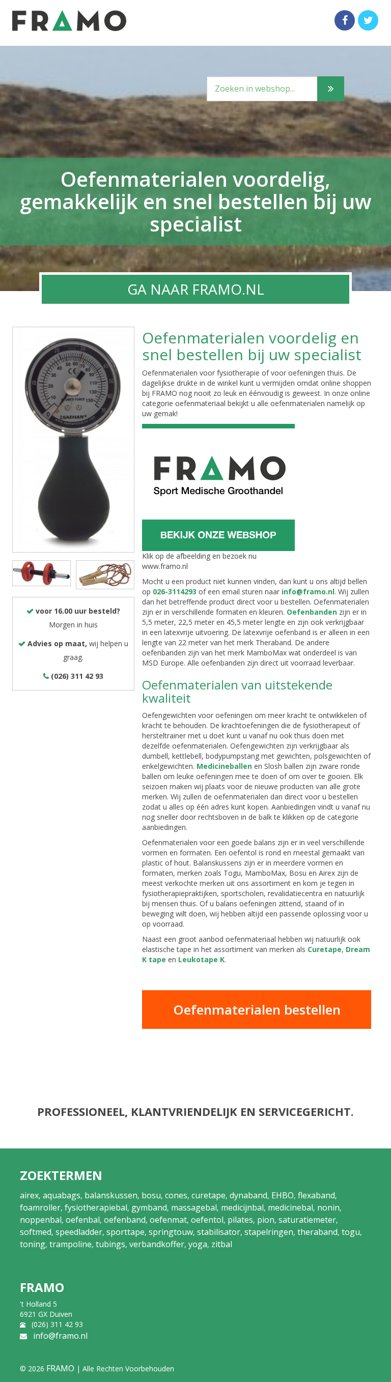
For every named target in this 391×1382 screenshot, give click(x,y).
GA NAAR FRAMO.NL (195, 289)
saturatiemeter (307, 1219)
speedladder (78, 1231)
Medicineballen (224, 766)
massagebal (194, 1207)
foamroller (40, 1207)
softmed (35, 1231)
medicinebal (290, 1207)
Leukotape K (201, 959)
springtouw (171, 1231)
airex (29, 1195)
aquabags (61, 1195)
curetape (208, 1195)
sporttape (125, 1231)
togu (351, 1231)
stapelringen (268, 1231)
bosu (151, 1195)
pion (265, 1219)
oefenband (125, 1219)
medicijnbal (242, 1207)
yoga (197, 1244)
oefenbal (83, 1219)
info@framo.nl (308, 591)
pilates (240, 1219)
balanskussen (111, 1195)
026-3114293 (175, 591)
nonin (328, 1207)
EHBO (282, 1195)
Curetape (325, 949)
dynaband (248, 1195)
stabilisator (218, 1231)
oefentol (207, 1219)
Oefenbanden (312, 612)
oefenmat (168, 1219)
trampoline (70, 1244)
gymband (149, 1207)
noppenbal (41, 1219)
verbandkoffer (156, 1244)
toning (32, 1244)
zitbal (221, 1244)
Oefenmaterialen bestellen (257, 1009)
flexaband (316, 1195)
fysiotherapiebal (96, 1207)
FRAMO (60, 1368)
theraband (317, 1231)
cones (176, 1195)
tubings (110, 1244)
